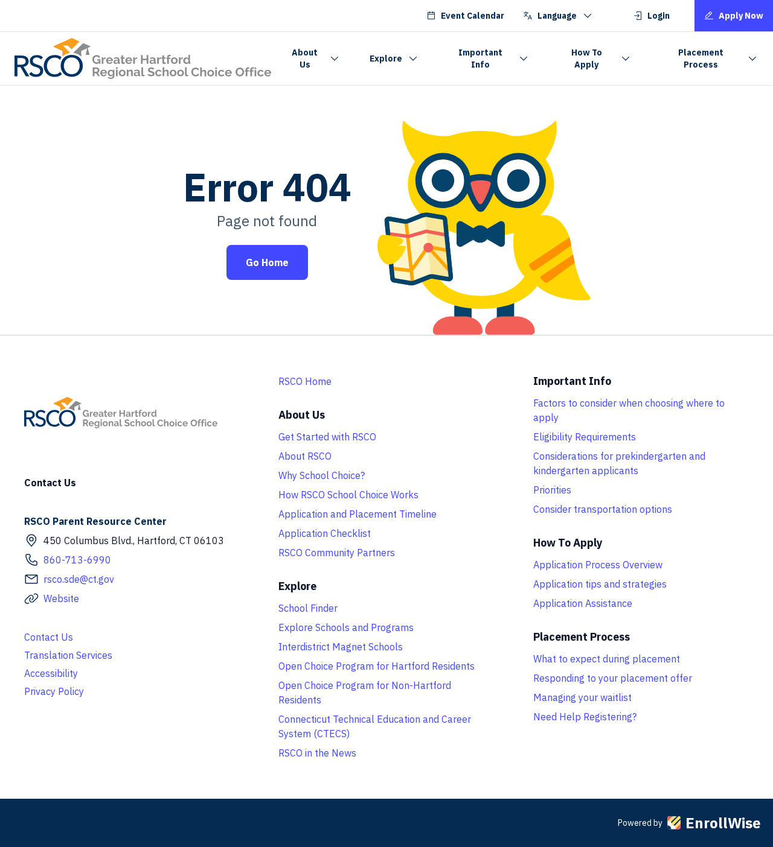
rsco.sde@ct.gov (78, 579)
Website (61, 598)
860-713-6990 (77, 560)
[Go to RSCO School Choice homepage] (142, 58)
